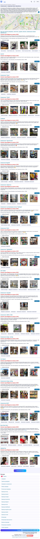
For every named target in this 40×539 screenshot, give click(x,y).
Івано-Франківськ (8, 4)
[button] (38, 23)
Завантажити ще (20, 470)
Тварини (13, 4)
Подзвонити (37, 40)
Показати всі (20, 530)
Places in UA (3, 4)
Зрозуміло (29, 535)
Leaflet (39, 29)
